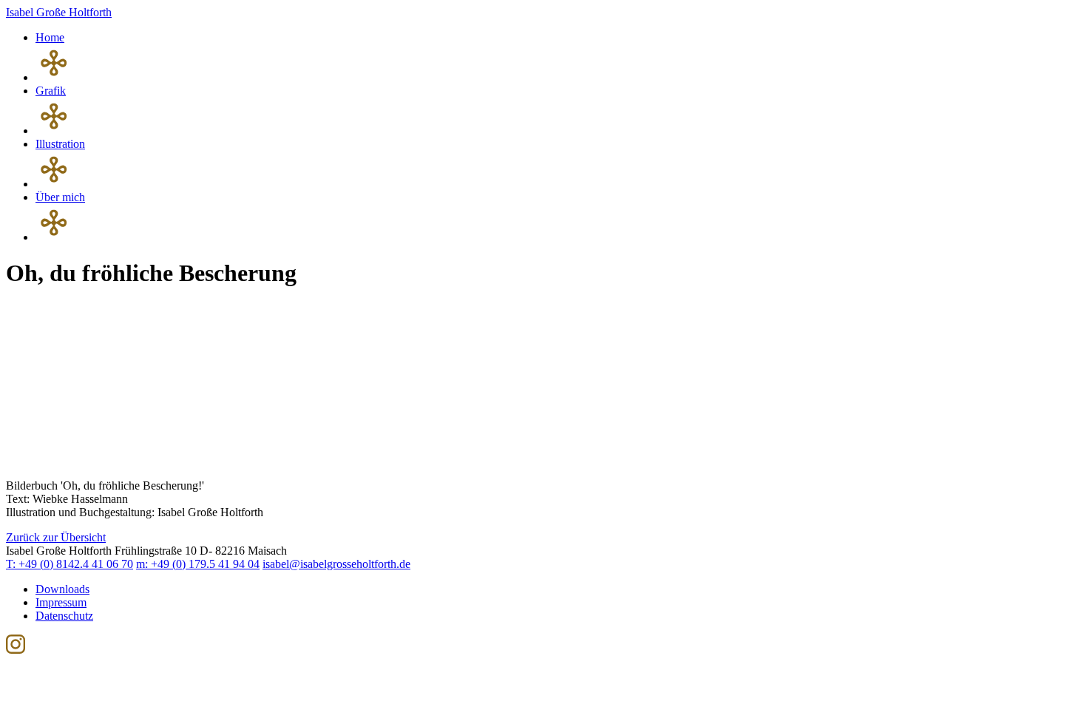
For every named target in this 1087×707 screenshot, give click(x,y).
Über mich (60, 197)
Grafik (50, 90)
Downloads (62, 589)
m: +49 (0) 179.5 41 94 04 (198, 564)
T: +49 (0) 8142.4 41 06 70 (69, 564)
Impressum (61, 602)
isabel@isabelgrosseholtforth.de (336, 564)
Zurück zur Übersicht (56, 537)
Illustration (60, 144)
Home (49, 37)
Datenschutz (64, 615)
